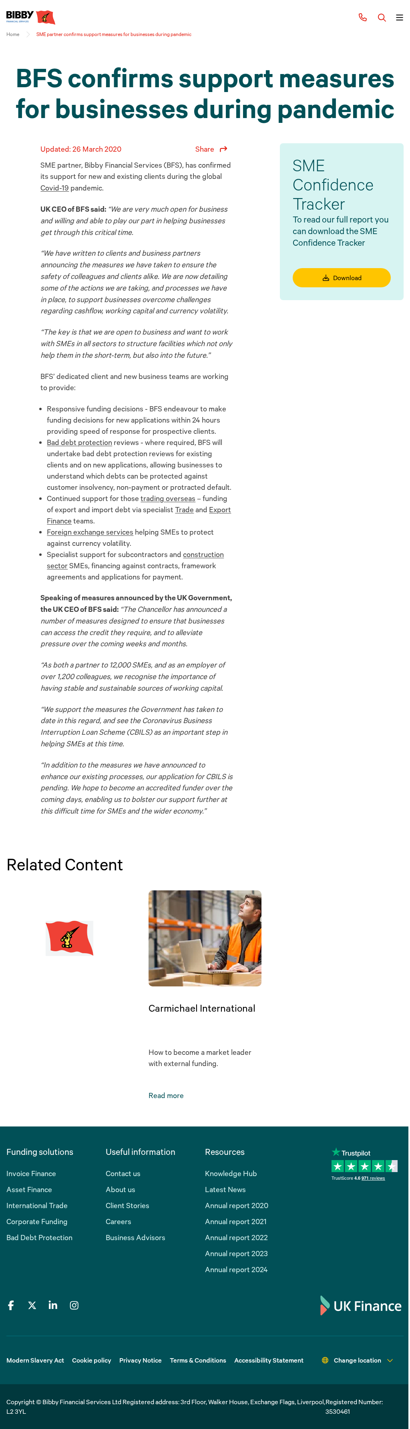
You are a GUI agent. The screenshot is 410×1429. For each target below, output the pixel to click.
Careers (118, 1221)
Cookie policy (91, 1360)
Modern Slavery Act (35, 1360)
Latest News (225, 1189)
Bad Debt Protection (39, 1237)
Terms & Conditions (198, 1360)
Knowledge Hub (231, 1173)
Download (347, 277)
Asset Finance (29, 1189)
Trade (184, 509)
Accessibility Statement (268, 1360)
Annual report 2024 (236, 1269)
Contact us (123, 1173)
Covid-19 (54, 187)
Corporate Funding (37, 1221)
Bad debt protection (79, 442)
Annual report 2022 (236, 1237)
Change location (357, 1360)
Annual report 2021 (236, 1221)
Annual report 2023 (236, 1253)
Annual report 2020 (236, 1205)
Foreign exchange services (90, 532)
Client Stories (127, 1205)
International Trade (37, 1205)
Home (12, 34)
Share (204, 149)
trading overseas (168, 498)
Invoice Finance (31, 1173)
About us (120, 1189)
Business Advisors (135, 1237)
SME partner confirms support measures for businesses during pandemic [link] (113, 34)
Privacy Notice (140, 1360)
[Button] (382, 17)
